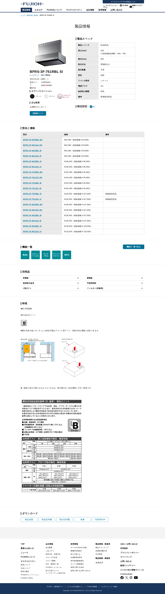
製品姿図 (29, 519)
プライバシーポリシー (129, 553)
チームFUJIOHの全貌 (79, 547)
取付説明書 (64, 519)
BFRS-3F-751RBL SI (32, 194)
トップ (23, 15)
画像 (82, 519)
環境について (26, 565)
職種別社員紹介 (76, 551)
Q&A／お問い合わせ (129, 544)
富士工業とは (75, 554)
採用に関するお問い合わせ (80, 570)
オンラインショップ (112, 7)
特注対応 (82, 106)
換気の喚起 (25, 571)
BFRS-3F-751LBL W (32, 188)
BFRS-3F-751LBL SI (32, 199)
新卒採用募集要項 (77, 561)
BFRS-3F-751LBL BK (32, 178)
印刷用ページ (38, 113)
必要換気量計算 (101, 551)
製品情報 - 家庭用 (32, 15)
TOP (23, 544)
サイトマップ (126, 557)
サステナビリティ (74, 10)
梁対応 (66, 255)
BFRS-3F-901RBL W (32, 215)
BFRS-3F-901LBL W (32, 221)
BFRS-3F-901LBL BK (32, 210)
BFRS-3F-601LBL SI (32, 167)
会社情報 (90, 10)
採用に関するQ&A (77, 567)
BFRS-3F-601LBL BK (32, 145)
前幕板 (26, 278)
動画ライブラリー (137, 7)
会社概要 (49, 547)
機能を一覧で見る (134, 247)
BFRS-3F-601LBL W (32, 156)
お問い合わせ (126, 561)
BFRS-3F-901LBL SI (32, 232)
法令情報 (99, 554)
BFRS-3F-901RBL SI (32, 226)
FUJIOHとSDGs (27, 578)
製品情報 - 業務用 (103, 558)
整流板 (25, 255)
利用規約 (124, 548)
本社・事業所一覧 (52, 564)
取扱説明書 (47, 519)
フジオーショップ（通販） (109, 586)
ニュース (24, 553)
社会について (26, 568)
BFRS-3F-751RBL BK (33, 172)
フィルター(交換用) (95, 288)
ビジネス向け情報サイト (130, 570)
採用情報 (102, 10)
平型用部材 (91, 283)
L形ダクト (27, 288)
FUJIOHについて (54, 10)
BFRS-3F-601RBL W (32, 151)
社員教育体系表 (76, 557)
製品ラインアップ (102, 547)
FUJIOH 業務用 (92, 586)
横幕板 (90, 278)
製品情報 (26, 10)
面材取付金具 (28, 283)
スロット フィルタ (35, 255)
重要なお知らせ (27, 548)
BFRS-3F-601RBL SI (32, 161)
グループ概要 (51, 561)
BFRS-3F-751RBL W (32, 183)
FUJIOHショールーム (54, 567)
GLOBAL (125, 5)
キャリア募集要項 (77, 564)
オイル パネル (46, 255)
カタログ (38, 10)
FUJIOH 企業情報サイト (55, 586)
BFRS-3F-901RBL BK (33, 205)
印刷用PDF (100, 519)
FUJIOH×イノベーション (30, 575)
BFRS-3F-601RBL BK (33, 140)
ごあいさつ (50, 551)
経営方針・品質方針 (53, 554)
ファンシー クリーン (56, 255)
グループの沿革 (51, 557)
